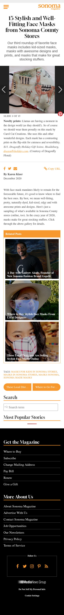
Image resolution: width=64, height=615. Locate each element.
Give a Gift (11, 484)
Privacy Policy (13, 539)
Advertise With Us (15, 513)
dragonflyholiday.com (16, 151)
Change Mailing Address (19, 464)
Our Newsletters (14, 532)
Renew (8, 478)
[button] (3, 90)
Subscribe (10, 458)
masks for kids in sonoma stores (34, 371)
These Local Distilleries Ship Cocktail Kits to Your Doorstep (18, 387)
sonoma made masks (18, 377)
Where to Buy (12, 451)
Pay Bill (9, 471)
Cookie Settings (32, 595)
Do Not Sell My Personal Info (32, 589)
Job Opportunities (15, 526)
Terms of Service (14, 545)
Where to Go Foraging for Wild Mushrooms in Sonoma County (47, 387)
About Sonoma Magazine (20, 506)
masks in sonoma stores (20, 374)
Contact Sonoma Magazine (21, 519)
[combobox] (31, 407)
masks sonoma (49, 374)
